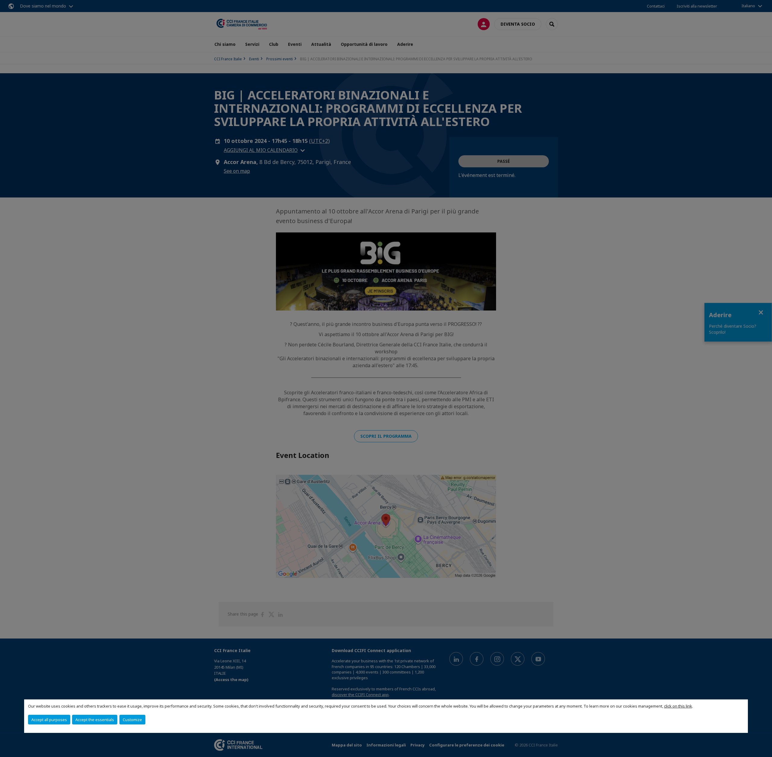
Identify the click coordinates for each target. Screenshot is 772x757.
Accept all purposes (49, 719)
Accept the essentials (94, 719)
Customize (132, 719)
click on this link (678, 706)
